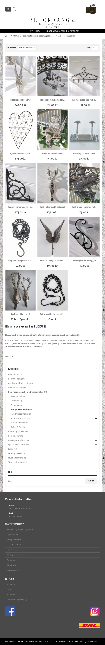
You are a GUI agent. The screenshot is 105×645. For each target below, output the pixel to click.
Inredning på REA (16, 431)
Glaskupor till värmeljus (19, 383)
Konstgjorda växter (17, 440)
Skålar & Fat (16, 427)
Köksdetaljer (14, 435)
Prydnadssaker (15, 457)
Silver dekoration (16, 462)
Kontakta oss (11, 584)
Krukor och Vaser (18, 418)
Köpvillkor (11, 594)
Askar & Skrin (17, 396)
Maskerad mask (18, 422)
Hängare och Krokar (20, 409)
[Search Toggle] (14, 9)
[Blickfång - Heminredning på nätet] (52, 22)
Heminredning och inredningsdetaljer (25, 392)
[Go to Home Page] (6, 36)
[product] (20, 76)
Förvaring (15, 400)
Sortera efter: (11, 48)
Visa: (89, 48)
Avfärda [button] (96, 642)
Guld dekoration (15, 387)
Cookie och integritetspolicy (17, 600)
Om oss (9, 589)
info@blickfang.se (15, 516)
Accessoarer (13, 374)
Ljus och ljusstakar (16, 444)
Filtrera (91, 481)
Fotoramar (15, 405)
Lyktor (11, 449)
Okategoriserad (15, 453)
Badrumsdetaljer (16, 378)
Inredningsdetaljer (19, 414)
